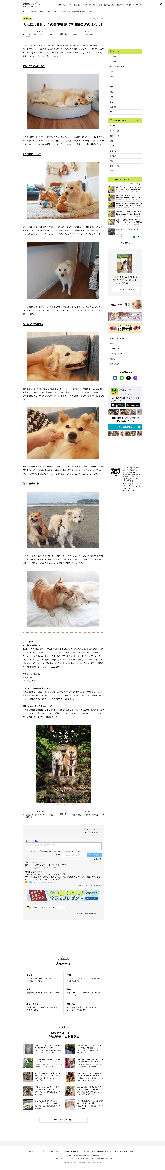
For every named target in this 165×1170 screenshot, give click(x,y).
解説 (111, 97)
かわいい (113, 146)
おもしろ (113, 151)
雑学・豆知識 (115, 166)
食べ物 (100, 5)
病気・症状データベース (118, 66)
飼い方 (85, 5)
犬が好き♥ (113, 61)
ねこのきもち (55, 1151)
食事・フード (115, 136)
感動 (111, 161)
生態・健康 (77, 5)
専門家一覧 (121, 1151)
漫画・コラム (93, 5)
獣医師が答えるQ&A (117, 338)
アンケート (114, 112)
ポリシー (85, 1151)
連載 (41, 12)
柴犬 (111, 171)
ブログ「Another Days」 (33, 674)
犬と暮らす (114, 56)
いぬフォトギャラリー (118, 353)
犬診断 (112, 359)
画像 (111, 92)
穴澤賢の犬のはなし (52, 12)
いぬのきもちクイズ (117, 348)
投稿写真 (107, 5)
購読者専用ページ (116, 364)
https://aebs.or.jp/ (128, 490)
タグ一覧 (138, 5)
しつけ (70, 5)
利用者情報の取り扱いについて (103, 1151)
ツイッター (27, 677)
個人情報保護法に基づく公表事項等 (86, 1155)
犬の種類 (113, 107)
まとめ (112, 102)
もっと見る (125, 242)
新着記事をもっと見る (63, 1119)
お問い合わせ (133, 1151)
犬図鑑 (113, 5)
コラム (61, 907)
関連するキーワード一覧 (87, 913)
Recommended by (127, 237)
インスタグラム (29, 681)
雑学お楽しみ (62, 5)
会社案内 (69, 1155)
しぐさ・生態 (115, 131)
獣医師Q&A (120, 5)
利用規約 (76, 1151)
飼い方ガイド (130, 5)
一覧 (137, 120)
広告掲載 (67, 1151)
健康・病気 (114, 141)
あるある (113, 156)
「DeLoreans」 (31, 666)
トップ (25, 12)
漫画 (111, 76)
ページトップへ (82, 1143)
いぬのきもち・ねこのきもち (38, 1151)
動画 (111, 87)
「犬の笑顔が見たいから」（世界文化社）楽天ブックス (63, 804)
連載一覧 (63, 34)
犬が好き (33, 12)
